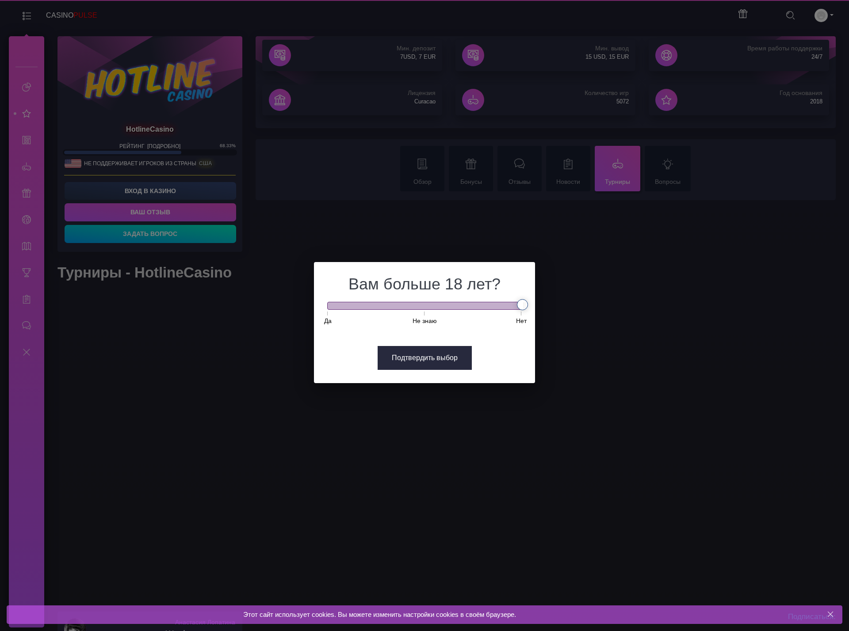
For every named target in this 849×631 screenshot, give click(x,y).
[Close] (830, 614)
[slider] (522, 304)
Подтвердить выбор (425, 357)
